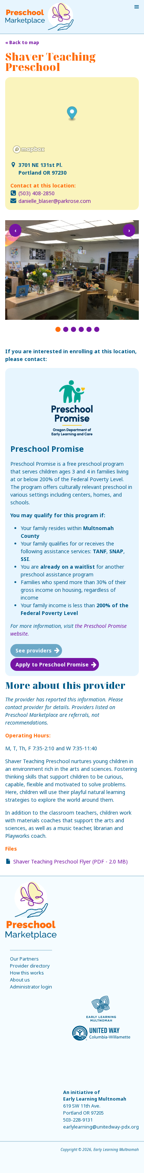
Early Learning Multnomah (94, 1099)
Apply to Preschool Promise (52, 664)
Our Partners (24, 959)
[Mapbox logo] (29, 149)
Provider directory (29, 966)
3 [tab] (73, 329)
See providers (34, 650)
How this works (27, 973)
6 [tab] (96, 329)
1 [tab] (58, 329)
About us (20, 980)
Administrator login (31, 987)
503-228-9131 (78, 1120)
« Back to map (22, 42)
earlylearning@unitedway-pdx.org (101, 1127)
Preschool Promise (47, 449)
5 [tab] (89, 329)
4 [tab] (81, 329)
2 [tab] (65, 329)
